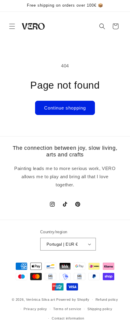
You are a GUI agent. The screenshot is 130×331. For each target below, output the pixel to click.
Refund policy (107, 299)
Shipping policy (99, 309)
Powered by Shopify (72, 299)
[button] (12, 26)
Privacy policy (35, 309)
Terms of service (67, 309)
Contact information (68, 318)
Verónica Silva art (40, 299)
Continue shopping (65, 107)
